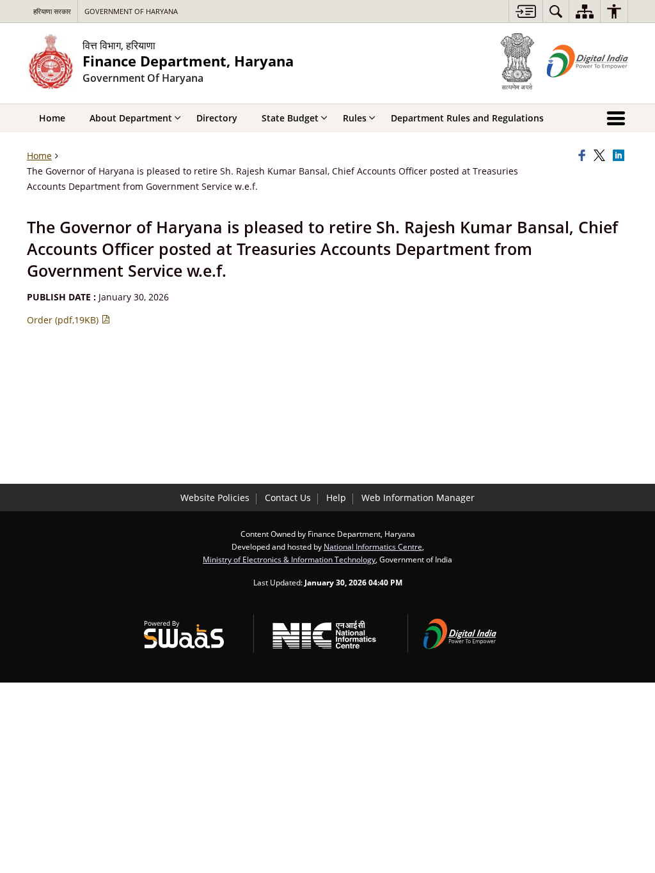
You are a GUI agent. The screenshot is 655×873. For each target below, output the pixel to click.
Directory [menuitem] (216, 118)
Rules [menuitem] (355, 118)
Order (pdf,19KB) (64, 320)
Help (336, 497)
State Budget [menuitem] (290, 118)
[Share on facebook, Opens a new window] (584, 156)
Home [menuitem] (52, 118)
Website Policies (214, 497)
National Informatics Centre (373, 546)
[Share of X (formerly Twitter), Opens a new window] (601, 156)
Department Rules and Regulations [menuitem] (467, 118)
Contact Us (288, 497)
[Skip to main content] (525, 11)
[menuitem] (556, 11)
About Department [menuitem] (131, 118)
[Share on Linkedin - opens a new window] (620, 156)
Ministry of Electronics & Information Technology (289, 559)
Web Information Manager (418, 497)
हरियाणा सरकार (52, 11)
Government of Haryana (131, 11)
